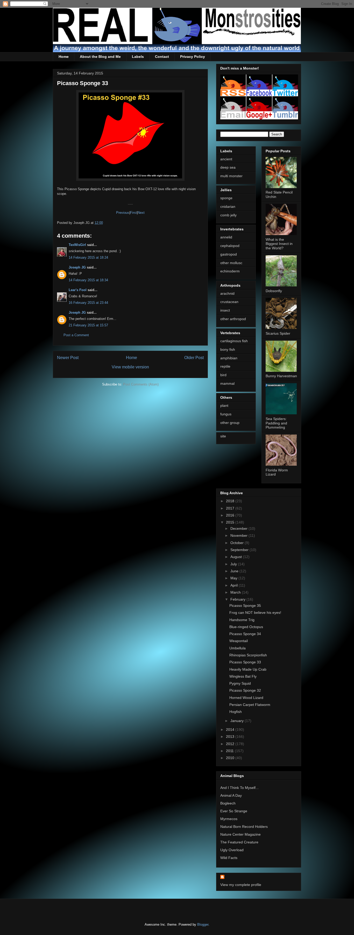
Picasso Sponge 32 (245, 690)
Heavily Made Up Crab (247, 669)
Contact (162, 56)
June (234, 571)
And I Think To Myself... (239, 788)
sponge (226, 198)
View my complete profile (240, 885)
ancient (226, 159)
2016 (230, 515)
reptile (225, 366)
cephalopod (229, 246)
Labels (138, 56)
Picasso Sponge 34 (245, 634)
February (238, 599)
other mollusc (231, 263)
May (234, 578)
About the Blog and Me (100, 56)
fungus (225, 414)
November (239, 535)
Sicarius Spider (278, 333)
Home (64, 56)
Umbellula (237, 648)
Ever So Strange (233, 811)
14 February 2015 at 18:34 (88, 280)
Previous (122, 213)
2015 (230, 522)
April (234, 585)
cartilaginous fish (234, 341)
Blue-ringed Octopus (246, 627)
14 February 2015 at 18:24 (88, 257)
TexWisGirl (77, 245)
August (236, 557)
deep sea (228, 167)
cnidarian (227, 206)
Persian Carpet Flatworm (249, 705)
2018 (230, 501)
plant (224, 405)
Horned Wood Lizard (246, 698)
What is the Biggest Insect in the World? (279, 243)
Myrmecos (228, 819)
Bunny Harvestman (281, 376)
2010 (230, 758)
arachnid (227, 293)
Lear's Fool (78, 290)
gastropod (228, 254)
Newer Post (68, 357)
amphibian (228, 358)
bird (223, 375)
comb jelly (228, 215)
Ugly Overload (232, 850)
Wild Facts (228, 858)
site (223, 436)
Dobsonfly (274, 291)
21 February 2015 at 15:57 (88, 325)
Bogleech (228, 803)
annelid (226, 237)
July (234, 564)
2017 (230, 508)
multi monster (231, 176)
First (133, 213)
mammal (227, 383)
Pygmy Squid (240, 683)
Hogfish (235, 712)
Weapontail (238, 641)
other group (229, 423)
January (237, 721)
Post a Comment (76, 335)
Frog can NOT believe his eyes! (255, 612)
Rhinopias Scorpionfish (248, 655)
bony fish (227, 349)
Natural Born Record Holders (244, 826)
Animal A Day (231, 795)
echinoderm (230, 271)
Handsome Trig (241, 620)
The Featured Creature (239, 842)
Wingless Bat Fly (243, 676)
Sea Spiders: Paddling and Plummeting (276, 423)
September (240, 550)
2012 (230, 744)
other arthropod (233, 319)
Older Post (194, 357)
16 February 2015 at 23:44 (88, 303)
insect (225, 310)
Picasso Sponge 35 (245, 605)
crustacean (229, 302)
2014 (230, 729)
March (236, 592)
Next (141, 213)
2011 (230, 751)
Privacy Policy (192, 56)
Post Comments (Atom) (141, 384)
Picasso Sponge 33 (245, 662)
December (239, 528)
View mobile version (130, 367)
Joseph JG (77, 267)
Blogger (202, 924)
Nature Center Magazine (240, 834)
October (237, 543)
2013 (230, 736)
